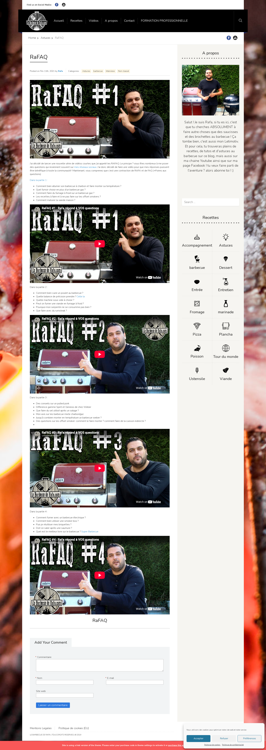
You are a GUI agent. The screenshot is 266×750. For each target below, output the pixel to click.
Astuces (45, 38)
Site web (41, 691)
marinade (226, 312)
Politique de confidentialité (233, 745)
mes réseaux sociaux (85, 167)
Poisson (197, 356)
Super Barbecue (89, 531)
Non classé (123, 71)
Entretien (225, 289)
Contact (129, 21)
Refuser (224, 738)
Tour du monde (225, 356)
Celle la (81, 296)
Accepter (198, 738)
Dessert (225, 267)
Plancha (226, 334)
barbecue (98, 71)
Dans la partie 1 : (39, 180)
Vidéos (94, 21)
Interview (110, 71)
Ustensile (197, 378)
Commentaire (43, 657)
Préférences (249, 738)
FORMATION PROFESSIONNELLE (164, 21)
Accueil (59, 21)
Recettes (76, 21)
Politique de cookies (212, 745)
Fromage (197, 312)
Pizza (197, 334)
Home (32, 38)
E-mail (110, 678)
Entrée (197, 289)
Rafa (60, 71)
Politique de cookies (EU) (73, 728)
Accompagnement (197, 245)
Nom (39, 678)
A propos (111, 21)
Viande (226, 378)
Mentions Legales (41, 728)
